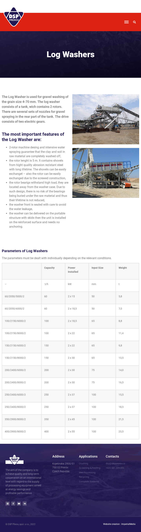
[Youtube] (19, 504)
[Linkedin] (8, 504)
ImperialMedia (128, 524)
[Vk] (25, 504)
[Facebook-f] (13, 504)
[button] (134, 22)
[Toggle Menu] (126, 22)
